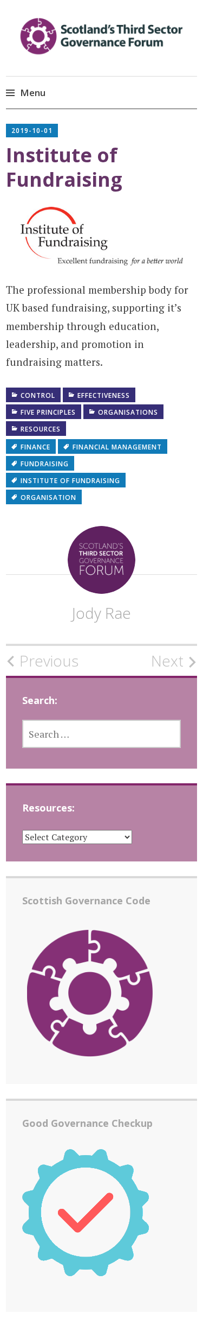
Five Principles (48, 412)
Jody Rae (101, 613)
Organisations (128, 412)
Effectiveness (103, 395)
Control (38, 395)
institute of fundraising (70, 480)
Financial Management (117, 447)
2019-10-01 (32, 130)
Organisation (48, 497)
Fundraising (45, 463)
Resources (41, 429)
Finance (35, 447)
